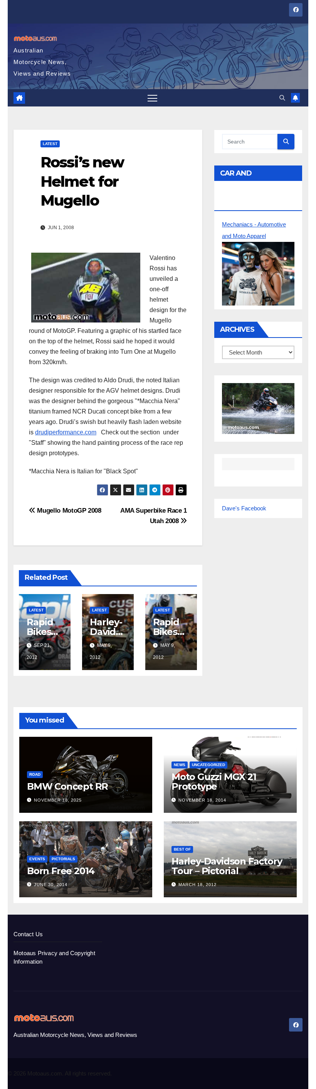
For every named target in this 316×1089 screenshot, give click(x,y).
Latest (50, 144)
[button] (282, 98)
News (179, 765)
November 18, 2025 (58, 800)
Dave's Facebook (244, 508)
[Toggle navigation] (152, 98)
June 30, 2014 (50, 884)
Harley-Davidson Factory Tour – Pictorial (226, 866)
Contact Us (28, 934)
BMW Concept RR (67, 786)
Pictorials (63, 859)
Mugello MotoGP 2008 (68, 510)
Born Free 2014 (60, 870)
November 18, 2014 (202, 800)
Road (34, 774)
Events (37, 859)
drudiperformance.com (65, 432)
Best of (182, 849)
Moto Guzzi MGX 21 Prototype (213, 781)
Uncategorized (208, 765)
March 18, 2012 (197, 884)
